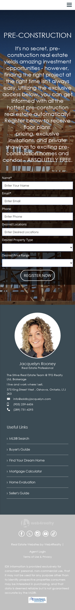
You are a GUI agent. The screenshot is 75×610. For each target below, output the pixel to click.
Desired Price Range (15, 255)
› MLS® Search (18, 438)
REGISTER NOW (37, 275)
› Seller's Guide (18, 493)
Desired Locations (14, 224)
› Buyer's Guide (18, 449)
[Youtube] (46, 534)
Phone (6, 209)
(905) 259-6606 (23, 404)
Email (6, 193)
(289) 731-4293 (23, 409)
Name (7, 178)
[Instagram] (38, 534)
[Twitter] (30, 534)
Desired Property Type (17, 240)
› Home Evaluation (21, 482)
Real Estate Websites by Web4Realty (36, 544)
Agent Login (37, 551)
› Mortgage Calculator (24, 471)
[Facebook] (22, 534)
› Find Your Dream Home (26, 460)
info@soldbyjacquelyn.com (32, 399)
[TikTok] (54, 534)
